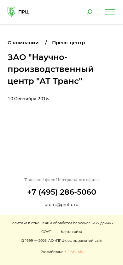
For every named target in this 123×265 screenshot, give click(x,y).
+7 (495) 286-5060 (61, 192)
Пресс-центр (68, 43)
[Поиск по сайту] (90, 12)
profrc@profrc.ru (61, 204)
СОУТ (46, 232)
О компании (23, 43)
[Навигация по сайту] (110, 12)
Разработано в (61, 252)
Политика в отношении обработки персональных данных (61, 223)
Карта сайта (71, 232)
